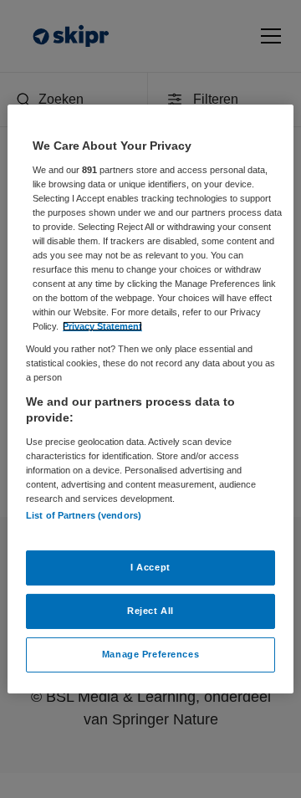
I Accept (150, 567)
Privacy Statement (102, 326)
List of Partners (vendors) (83, 515)
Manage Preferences (150, 654)
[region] (150, 399)
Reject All (150, 611)
